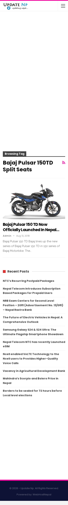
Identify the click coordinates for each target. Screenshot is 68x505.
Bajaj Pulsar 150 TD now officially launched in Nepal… (31, 227)
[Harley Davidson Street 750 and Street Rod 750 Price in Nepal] (11, 66)
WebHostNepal (42, 494)
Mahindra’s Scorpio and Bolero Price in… (43, 33)
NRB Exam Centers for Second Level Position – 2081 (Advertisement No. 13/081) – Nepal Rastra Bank (33, 305)
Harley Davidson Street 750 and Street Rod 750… (41, 63)
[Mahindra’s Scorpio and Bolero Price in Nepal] (11, 36)
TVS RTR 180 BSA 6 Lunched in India (41, 48)
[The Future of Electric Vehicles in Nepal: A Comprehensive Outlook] (11, 22)
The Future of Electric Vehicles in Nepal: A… (43, 19)
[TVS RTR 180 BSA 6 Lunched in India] (11, 51)
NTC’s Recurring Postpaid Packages (28, 281)
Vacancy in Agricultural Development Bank (34, 371)
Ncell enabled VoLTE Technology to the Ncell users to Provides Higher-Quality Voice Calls (31, 358)
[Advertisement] (34, 112)
